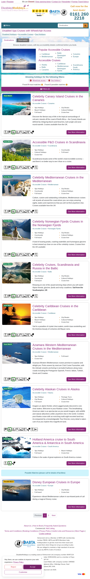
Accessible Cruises (25, 34)
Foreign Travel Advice (80, 2)
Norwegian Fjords (61, 57)
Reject (13, 567)
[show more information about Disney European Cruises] (16, 490)
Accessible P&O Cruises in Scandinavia (58, 142)
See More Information (76, 132)
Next (53, 515)
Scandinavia (78, 65)
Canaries (76, 54)
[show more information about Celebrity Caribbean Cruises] (16, 314)
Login (3, 2)
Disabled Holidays (9, 34)
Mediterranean (47, 57)
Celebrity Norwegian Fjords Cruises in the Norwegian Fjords (57, 223)
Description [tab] (22, 40)
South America (76, 68)
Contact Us (56, 2)
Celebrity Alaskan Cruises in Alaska (56, 389)
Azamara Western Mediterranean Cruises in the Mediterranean (54, 346)
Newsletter (66, 2)
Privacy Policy (18, 562)
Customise (23, 572)
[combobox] (70, 25)
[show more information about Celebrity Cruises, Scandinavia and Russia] (16, 273)
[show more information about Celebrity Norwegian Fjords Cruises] (16, 229)
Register (10, 2)
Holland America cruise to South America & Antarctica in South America (58, 441)
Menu (7, 25)
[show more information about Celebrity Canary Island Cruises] (16, 104)
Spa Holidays (40, 34)
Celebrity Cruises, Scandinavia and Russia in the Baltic (55, 266)
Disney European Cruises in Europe (56, 482)
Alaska (44, 65)
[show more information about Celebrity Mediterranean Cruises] (16, 185)
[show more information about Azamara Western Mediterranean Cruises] (16, 353)
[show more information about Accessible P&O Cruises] (16, 150)
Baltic (59, 53)
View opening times (43, 2)
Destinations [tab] (9, 40)
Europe (76, 57)
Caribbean (46, 54)
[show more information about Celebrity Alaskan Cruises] (16, 397)
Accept (32, 567)
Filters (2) (46, 89)
